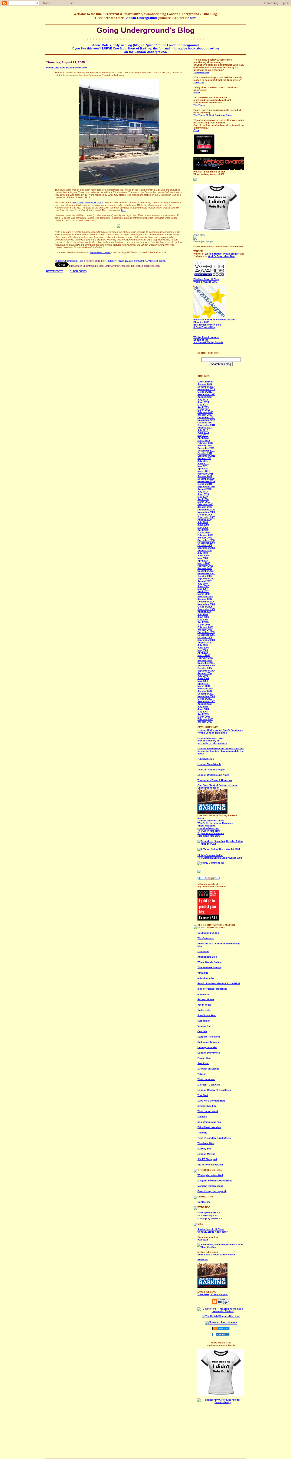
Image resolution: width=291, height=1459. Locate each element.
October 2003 (204, 699)
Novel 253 (202, 1259)
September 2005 (206, 640)
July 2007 (202, 583)
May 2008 (202, 558)
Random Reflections (208, 1036)
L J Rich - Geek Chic (208, 1084)
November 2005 (206, 635)
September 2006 (206, 609)
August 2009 (204, 519)
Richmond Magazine (208, 836)
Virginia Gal (203, 1026)
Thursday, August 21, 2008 (120, 260)
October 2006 (204, 606)
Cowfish (202, 1031)
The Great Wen (205, 1143)
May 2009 (202, 527)
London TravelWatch (209, 764)
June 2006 (203, 617)
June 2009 (203, 525)
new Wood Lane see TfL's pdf (87, 202)
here (193, 18)
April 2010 (203, 499)
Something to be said (209, 1122)
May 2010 (202, 496)
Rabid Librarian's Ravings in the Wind (218, 983)
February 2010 (205, 504)
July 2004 (202, 675)
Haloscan (202, 1239)
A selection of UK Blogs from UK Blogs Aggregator (212, 1230)
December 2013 (206, 386)
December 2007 (206, 571)
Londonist (203, 951)
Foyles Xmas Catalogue (210, 833)
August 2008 (204, 550)
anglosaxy (203, 994)
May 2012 (202, 435)
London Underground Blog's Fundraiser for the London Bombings (220, 731)
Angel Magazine (206, 825)
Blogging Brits (208, 1212)
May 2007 (202, 589)
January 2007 (204, 599)
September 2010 (206, 486)
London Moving (206, 1154)
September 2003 (206, 701)
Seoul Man (203, 1063)
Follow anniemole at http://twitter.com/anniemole (218, 246)
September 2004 (206, 670)
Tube (80, 260)
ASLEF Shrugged (207, 1159)
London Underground (140, 18)
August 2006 (204, 612)
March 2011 (203, 471)
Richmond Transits (208, 1042)
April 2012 (203, 438)
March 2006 (203, 624)
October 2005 (204, 637)
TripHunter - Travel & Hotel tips (214, 780)
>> (216, 1215)
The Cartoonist (205, 938)
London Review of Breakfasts (214, 1090)
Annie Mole (199, 235)
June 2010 (203, 494)
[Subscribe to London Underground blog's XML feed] (199, 872)
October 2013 (204, 392)
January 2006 (204, 629)
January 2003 (204, 722)
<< (198, 1215)
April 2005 (203, 652)
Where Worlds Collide (209, 962)
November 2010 (206, 481)
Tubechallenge (205, 759)
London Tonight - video (210, 820)
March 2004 (203, 686)
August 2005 (204, 642)
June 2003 (203, 709)
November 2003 (206, 696)
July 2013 (202, 399)
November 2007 (206, 573)
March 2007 (203, 594)
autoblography (205, 978)
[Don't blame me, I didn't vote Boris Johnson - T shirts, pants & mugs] (216, 230)
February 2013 (205, 412)
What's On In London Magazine (215, 823)
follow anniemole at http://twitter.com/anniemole (211, 885)
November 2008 (206, 542)
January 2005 (204, 660)
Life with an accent (208, 1068)
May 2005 (202, 650)
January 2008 (204, 568)
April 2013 (203, 407)
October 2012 (204, 422)
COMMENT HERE (155, 260)
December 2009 (206, 509)
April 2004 (203, 683)
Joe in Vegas (204, 1004)
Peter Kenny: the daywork (211, 1191)
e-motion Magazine (208, 828)
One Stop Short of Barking (132, 48)
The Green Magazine (208, 830)
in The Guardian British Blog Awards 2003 (219, 856)
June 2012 (203, 432)
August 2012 (204, 427)
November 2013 (206, 389)
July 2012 (202, 430)
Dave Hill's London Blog (211, 1100)
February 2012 (205, 443)
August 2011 (204, 458)
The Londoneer (206, 1079)
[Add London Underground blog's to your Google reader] (208, 879)
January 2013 (204, 415)
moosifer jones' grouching (212, 988)
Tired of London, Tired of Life (214, 1138)
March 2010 (203, 502)
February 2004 (205, 688)
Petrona (201, 1074)
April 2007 (203, 591)
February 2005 (205, 658)
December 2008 (206, 540)
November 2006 (206, 604)
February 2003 (205, 719)
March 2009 (203, 532)
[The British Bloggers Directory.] (221, 1316)
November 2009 (206, 512)
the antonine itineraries (210, 1164)
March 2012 (203, 440)
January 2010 (204, 507)
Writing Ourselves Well (210, 1175)
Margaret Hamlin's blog (210, 1186)
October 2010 (204, 484)
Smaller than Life (206, 1106)
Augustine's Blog (207, 956)
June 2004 (203, 678)
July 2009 (202, 522)
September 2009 (206, 517)
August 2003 (204, 704)
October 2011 (204, 453)
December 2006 (206, 601)
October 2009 (204, 514)
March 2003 (203, 716)
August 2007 (204, 581)
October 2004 (204, 668)
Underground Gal (207, 1047)
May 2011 (202, 466)
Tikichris (202, 1132)
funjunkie (202, 972)
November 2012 (206, 420)
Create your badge (203, 241)
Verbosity (207, 1215)
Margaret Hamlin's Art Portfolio (214, 1180)
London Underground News (213, 775)
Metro (200, 818)
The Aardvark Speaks (209, 967)
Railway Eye (204, 1148)
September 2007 (206, 578)
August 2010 (204, 489)
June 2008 (203, 555)
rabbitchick (203, 1020)
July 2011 (202, 461)
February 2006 (205, 627)
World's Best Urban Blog (221, 256)
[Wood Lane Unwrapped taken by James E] (119, 184)
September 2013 (206, 394)
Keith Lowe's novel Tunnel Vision (216, 1254)
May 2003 (202, 711)
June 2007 (203, 586)
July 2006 (202, 614)
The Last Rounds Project (211, 769)
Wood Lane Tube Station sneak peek (66, 67)
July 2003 (202, 706)
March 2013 (203, 409)
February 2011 (205, 473)
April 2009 (203, 530)
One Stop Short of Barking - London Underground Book (217, 786)
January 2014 (204, 384)
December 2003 (206, 693)
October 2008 (204, 545)
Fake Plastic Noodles (209, 1127)
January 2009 (204, 537)
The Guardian (201, 72)
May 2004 (202, 681)
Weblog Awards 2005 (206, 280)
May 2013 (202, 404)
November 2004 (206, 665)
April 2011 (202, 468)
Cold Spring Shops (208, 933)
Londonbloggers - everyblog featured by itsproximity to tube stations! (212, 740)
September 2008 (206, 548)
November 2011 (206, 450)
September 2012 (206, 425)
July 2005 (202, 645)
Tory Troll (202, 1095)
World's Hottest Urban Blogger (222, 253)
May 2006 (202, 619)
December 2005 (206, 632)
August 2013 (204, 397)
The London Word (207, 1111)
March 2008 (203, 563)
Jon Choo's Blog (206, 1015)
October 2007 (204, 576)
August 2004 (204, 673)
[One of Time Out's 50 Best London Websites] (204, 153)
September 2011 (206, 455)
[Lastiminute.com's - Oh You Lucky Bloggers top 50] (195, 180)
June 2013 (203, 402)
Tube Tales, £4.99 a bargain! (212, 1294)
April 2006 (203, 622)
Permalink (139, 260)
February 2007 (205, 596)
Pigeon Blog (204, 1058)
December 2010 (206, 479)
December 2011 (205, 448)
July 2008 (202, 553)
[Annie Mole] (195, 238)
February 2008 (205, 565)
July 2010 (202, 491)
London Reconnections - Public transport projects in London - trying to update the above (220, 751)
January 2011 (204, 476)
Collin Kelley (204, 1010)
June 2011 (203, 463)
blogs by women (209, 1218)
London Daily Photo (208, 1052)
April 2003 (203, 714)
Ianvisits (202, 1116)
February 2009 (205, 535)
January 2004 (204, 691)
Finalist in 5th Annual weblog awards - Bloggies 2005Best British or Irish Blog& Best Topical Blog (215, 323)
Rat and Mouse (205, 999)
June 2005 (203, 647)
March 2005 (203, 655)
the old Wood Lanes (100, 252)
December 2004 (206, 663)
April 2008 (203, 560)
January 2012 (204, 445)
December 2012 (206, 417)
